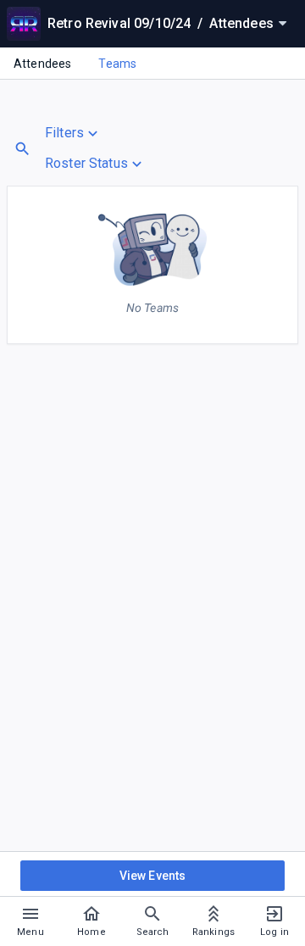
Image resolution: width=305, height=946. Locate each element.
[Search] (22, 149)
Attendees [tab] (42, 63)
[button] (95, 133)
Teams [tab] (117, 63)
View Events (152, 875)
